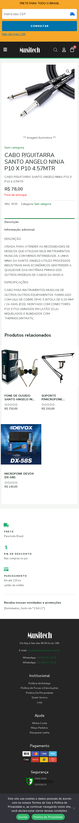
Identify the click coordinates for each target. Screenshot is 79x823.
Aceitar (23, 817)
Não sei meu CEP (14, 34)
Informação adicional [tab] (19, 230)
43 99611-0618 (46, 662)
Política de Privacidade (48, 817)
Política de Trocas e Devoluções (39, 688)
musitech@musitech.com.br (44, 650)
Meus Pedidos (39, 728)
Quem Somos (40, 697)
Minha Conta (39, 723)
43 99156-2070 (46, 658)
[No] (74, 808)
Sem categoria (14, 147)
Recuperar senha (39, 732)
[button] (5, 49)
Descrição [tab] (11, 222)
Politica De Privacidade (39, 693)
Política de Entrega (39, 683)
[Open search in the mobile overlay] (55, 50)
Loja (39, 702)
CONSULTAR (40, 26)
